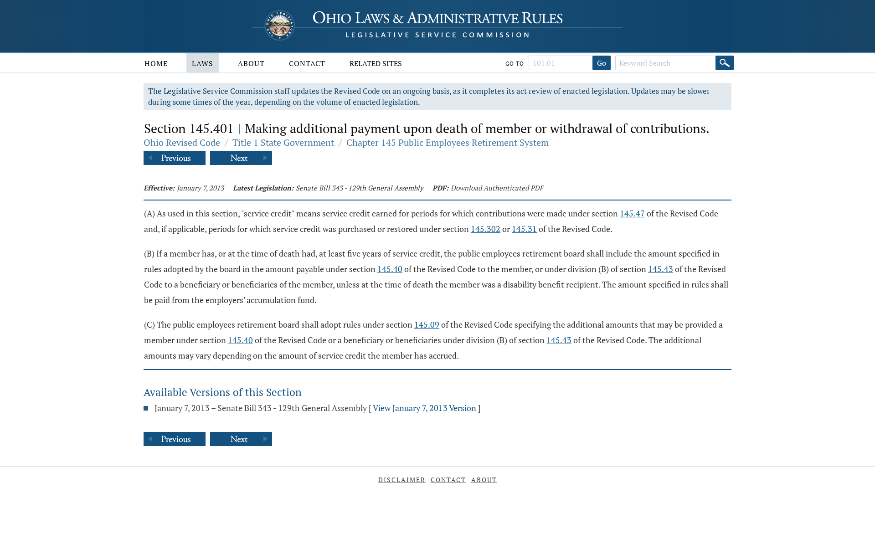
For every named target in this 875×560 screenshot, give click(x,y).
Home (156, 63)
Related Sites (376, 63)
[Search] (724, 63)
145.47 (632, 213)
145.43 (660, 268)
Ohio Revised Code (182, 142)
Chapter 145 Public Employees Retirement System (447, 142)
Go (601, 63)
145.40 (389, 268)
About (251, 63)
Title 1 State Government (283, 142)
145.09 (426, 324)
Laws (202, 63)
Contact (307, 63)
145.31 (524, 228)
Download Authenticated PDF (497, 187)
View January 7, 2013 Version (424, 407)
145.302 (485, 228)
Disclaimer (402, 479)
